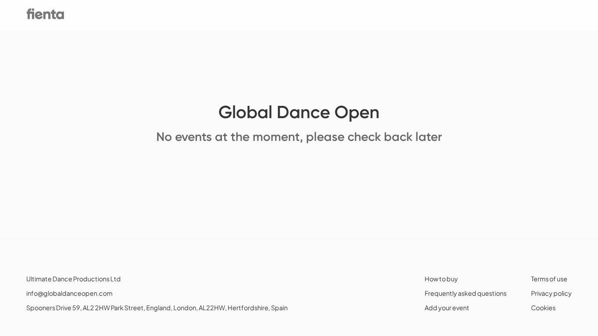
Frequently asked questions (466, 293)
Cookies (543, 308)
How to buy (441, 279)
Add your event (447, 308)
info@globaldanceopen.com (69, 293)
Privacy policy (551, 293)
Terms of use (549, 279)
